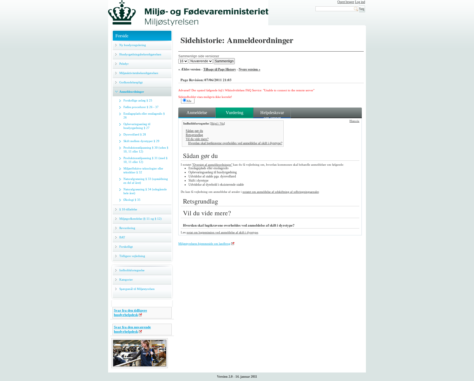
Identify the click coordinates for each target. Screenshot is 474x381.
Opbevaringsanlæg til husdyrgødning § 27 (136, 125)
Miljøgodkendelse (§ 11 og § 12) (140, 218)
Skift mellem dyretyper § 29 (141, 141)
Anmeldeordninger (131, 91)
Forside (121, 35)
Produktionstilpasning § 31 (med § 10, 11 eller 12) (145, 159)
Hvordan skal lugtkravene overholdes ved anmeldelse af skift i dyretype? (235, 143)
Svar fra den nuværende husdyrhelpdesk (132, 329)
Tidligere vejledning (132, 256)
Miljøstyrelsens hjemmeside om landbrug (204, 243)
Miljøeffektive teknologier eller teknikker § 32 (143, 170)
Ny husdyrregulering (132, 45)
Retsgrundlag (194, 135)
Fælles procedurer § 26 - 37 (141, 107)
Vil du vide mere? (197, 139)
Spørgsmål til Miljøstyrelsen (137, 288)
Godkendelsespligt (131, 82)
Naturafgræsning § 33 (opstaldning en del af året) (145, 180)
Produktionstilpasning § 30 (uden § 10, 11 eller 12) (145, 149)
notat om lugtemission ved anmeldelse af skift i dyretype (222, 232)
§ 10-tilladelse (128, 209)
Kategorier (126, 279)
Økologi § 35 (131, 199)
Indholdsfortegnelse (132, 270)
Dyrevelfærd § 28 (134, 134)
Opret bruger (345, 2)
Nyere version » (249, 69)
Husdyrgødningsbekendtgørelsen (140, 54)
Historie (354, 121)
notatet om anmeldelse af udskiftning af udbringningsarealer (280, 191)
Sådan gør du (194, 131)
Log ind (360, 2)
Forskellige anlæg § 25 (137, 100)
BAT (122, 237)
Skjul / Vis (217, 123)
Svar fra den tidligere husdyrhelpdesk (130, 312)
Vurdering (234, 112)
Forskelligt (126, 246)
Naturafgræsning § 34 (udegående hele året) (145, 191)
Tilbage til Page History (219, 69)
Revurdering (127, 228)
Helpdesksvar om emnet (272, 114)
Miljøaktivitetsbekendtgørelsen (138, 73)
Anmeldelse (197, 112)
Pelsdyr (124, 63)
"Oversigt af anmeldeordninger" (212, 164)
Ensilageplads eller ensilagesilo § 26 (144, 115)
